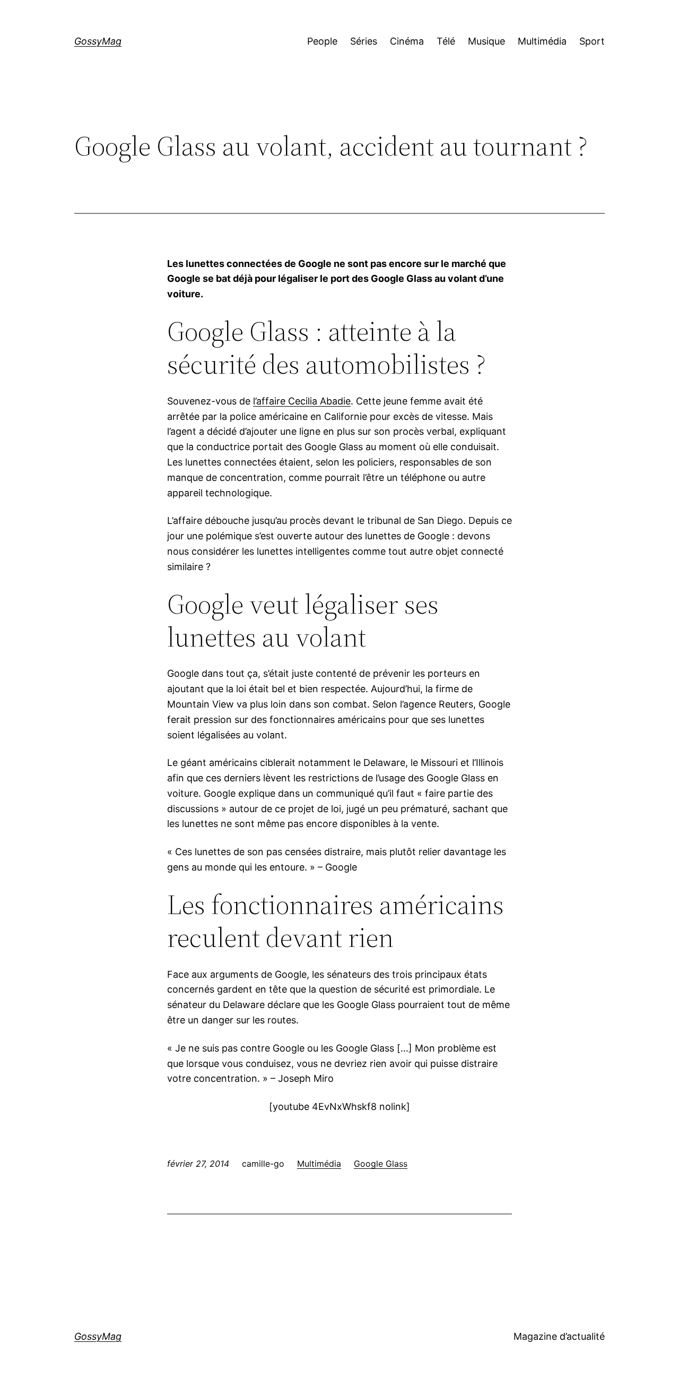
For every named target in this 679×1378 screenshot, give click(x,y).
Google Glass (380, 1163)
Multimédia (319, 1163)
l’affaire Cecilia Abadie (302, 401)
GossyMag (97, 41)
